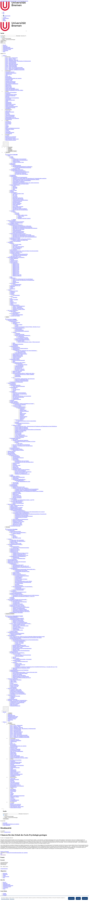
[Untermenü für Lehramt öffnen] (16, 332)
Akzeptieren (85, 898)
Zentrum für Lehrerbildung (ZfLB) (12, 89)
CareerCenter (7, 110)
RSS (1, 853)
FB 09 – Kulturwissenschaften (11, 66)
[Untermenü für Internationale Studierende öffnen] (20, 438)
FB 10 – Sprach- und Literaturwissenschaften (14, 67)
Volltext (3, 37)
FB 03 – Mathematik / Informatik (11, 59)
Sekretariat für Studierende (10, 81)
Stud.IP (6, 101)
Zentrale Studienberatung (10, 88)
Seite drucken (3, 854)
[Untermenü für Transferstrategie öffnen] (16, 176)
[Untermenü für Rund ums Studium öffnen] (15, 504)
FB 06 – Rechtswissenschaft (10, 63)
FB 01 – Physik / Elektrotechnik (11, 57)
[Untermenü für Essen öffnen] (12, 296)
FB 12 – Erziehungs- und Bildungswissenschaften (14, 69)
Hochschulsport (8, 122)
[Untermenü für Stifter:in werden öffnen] (19, 658)
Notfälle (6, 127)
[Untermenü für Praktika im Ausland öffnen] (20, 425)
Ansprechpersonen (4, 868)
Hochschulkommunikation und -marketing (13, 78)
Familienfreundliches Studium (11, 94)
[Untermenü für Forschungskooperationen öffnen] (18, 632)
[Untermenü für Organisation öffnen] (13, 242)
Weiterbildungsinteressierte (8, 48)
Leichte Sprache (6, 876)
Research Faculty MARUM (10, 136)
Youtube (4, 893)
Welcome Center (8, 87)
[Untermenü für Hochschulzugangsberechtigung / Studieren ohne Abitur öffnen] (34, 373)
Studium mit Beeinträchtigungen (11, 106)
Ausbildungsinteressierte (12, 717)
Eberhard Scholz (7, 832)
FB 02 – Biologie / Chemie (10, 58)
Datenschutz (5, 874)
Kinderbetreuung (8, 119)
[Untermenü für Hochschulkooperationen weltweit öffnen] (23, 619)
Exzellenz (7, 135)
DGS (4, 877)
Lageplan (7, 125)
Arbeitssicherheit (8, 74)
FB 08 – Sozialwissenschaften (11, 65)
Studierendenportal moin (10, 99)
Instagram (5, 894)
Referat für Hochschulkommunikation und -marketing (17, 852)
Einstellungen (71, 898)
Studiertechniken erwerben (10, 104)
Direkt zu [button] (4, 721)
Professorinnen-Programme (10, 137)
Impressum (5, 873)
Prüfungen (7, 96)
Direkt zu (4, 55)
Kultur (6, 124)
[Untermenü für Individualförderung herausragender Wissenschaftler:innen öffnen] (35, 569)
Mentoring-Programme (9, 111)
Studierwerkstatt (8, 85)
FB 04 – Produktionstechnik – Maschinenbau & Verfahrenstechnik (18, 61)
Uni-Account (7, 131)
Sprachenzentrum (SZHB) (10, 82)
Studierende (5, 46)
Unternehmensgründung (10, 115)
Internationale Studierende (10, 95)
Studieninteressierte (6, 47)
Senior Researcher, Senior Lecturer (12, 138)
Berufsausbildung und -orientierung (12, 118)
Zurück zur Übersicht (4, 851)
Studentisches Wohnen (9, 129)
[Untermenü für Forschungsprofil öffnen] (14, 530)
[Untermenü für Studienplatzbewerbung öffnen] (19, 359)
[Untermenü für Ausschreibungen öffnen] (17, 568)
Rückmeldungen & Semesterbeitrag (12, 97)
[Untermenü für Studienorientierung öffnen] (18, 346)
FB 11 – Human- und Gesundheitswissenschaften (14, 68)
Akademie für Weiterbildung (10, 72)
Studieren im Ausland (9, 105)
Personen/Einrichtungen (6, 38)
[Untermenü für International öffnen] (15, 164)
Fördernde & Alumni (7, 49)
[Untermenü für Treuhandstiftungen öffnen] (18, 671)
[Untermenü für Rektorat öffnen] (13, 243)
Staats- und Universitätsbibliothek (11, 83)
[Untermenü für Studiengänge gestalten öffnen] (19, 476)
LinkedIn (4, 895)
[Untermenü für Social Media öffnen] (15, 283)
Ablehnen (78, 898)
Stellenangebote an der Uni (10, 117)
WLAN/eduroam (8, 133)
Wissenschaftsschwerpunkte (10, 140)
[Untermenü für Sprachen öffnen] (14, 294)
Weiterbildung (8, 108)
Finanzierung (7, 93)
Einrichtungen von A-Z (9, 71)
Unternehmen (5, 50)
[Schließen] (5, 318)
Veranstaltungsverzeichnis (10, 107)
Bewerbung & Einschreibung (11, 92)
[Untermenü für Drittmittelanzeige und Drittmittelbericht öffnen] (25, 556)
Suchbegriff (2, 35)
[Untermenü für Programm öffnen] (19, 214)
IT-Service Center (8, 80)
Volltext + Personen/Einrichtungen (8, 39)
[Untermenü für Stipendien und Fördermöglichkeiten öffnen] (29, 423)
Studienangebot (8, 102)
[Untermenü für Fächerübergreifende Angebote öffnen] (22, 449)
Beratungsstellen (8, 77)
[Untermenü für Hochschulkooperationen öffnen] (17, 617)
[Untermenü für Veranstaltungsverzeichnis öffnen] (20, 385)
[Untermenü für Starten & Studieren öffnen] (15, 383)
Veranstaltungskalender (9, 132)
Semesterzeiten (8, 98)
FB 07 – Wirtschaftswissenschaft (11, 64)
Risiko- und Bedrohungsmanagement (12, 128)
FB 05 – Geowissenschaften (10, 62)
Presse (4, 51)
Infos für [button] (4, 712)
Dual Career (7, 114)
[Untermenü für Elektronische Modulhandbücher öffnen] (25, 479)
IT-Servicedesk (8, 123)
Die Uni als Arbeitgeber (9, 116)
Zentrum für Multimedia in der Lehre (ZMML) (14, 90)
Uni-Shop (7, 130)
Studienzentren (8, 84)
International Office (9, 79)
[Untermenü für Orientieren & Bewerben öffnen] (17, 320)
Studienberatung (8, 103)
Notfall (4, 875)
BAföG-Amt (7, 76)
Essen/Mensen (8, 121)
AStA (6, 75)
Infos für (4, 45)
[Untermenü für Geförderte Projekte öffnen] (20, 660)
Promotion (7, 112)
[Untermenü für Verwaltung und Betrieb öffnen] (19, 253)
